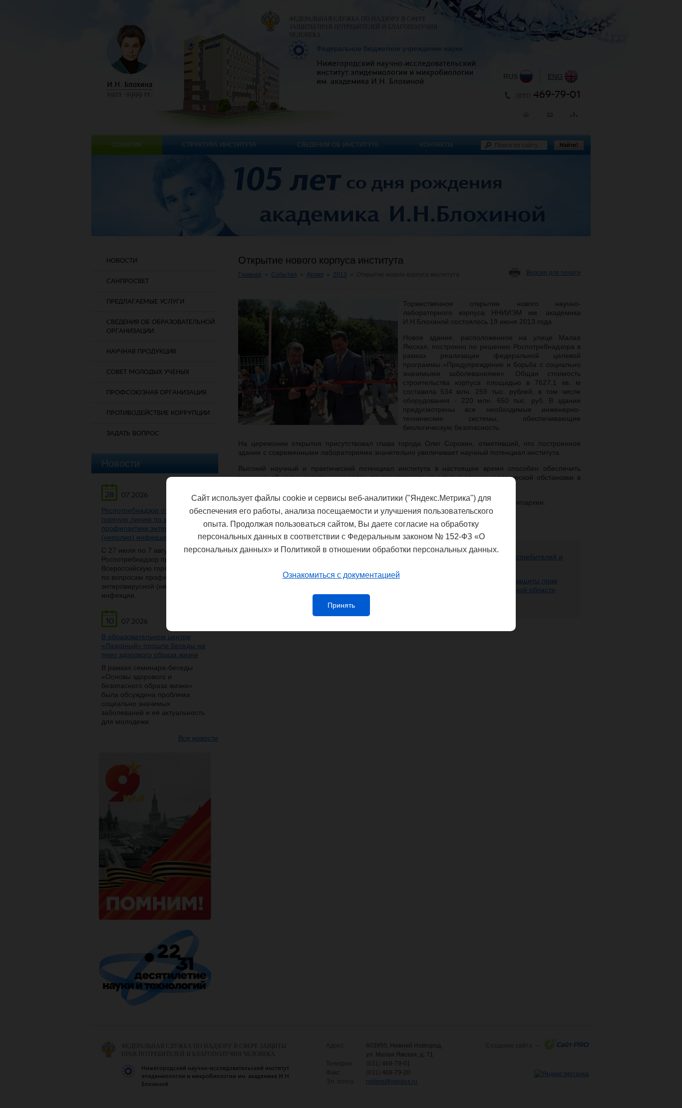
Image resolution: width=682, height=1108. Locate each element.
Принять (341, 605)
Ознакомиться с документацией (341, 575)
